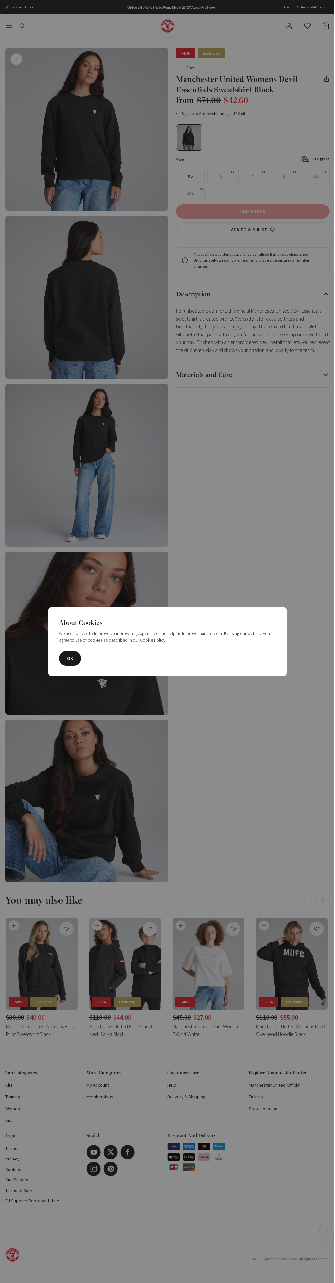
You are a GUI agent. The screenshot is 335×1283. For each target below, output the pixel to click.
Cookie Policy (152, 640)
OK (70, 658)
